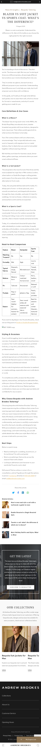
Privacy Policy (7, 735)
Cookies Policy (18, 735)
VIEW (4, 670)
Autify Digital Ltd (25, 732)
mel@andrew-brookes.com (22, 2)
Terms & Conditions (32, 735)
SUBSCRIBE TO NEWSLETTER (20, 587)
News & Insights (12, 10)
